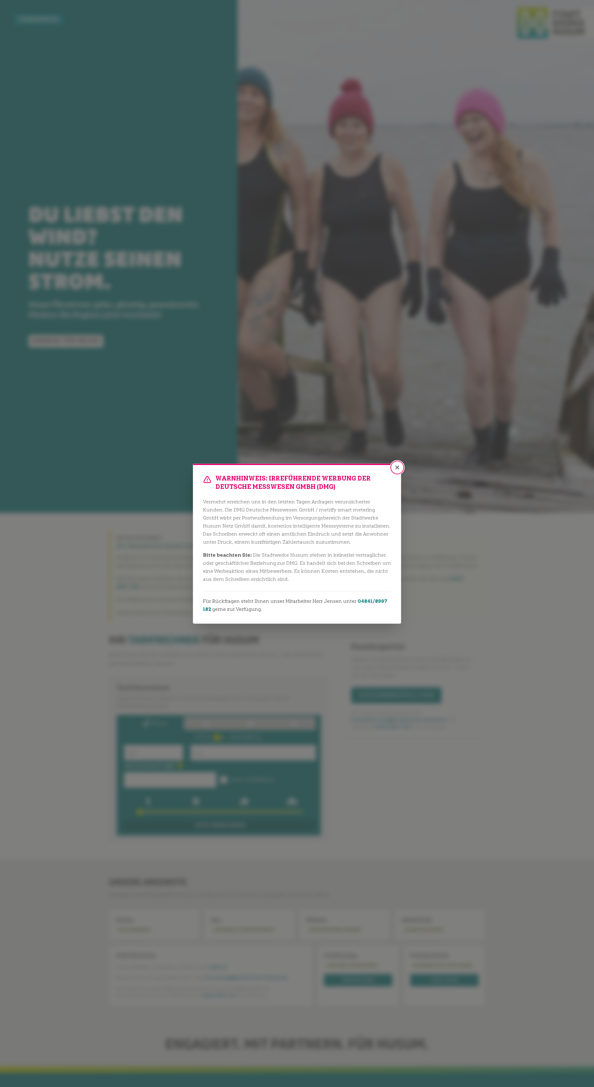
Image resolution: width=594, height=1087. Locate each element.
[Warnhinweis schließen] (397, 467)
